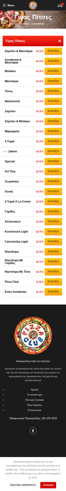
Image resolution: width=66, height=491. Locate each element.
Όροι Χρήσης (34, 405)
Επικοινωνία (34, 410)
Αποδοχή (48, 485)
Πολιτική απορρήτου (23, 485)
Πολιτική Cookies (34, 399)
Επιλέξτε (53, 50)
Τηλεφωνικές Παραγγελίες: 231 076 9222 (33, 418)
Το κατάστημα (34, 394)
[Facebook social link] (33, 430)
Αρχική (25, 24)
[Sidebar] (4, 151)
